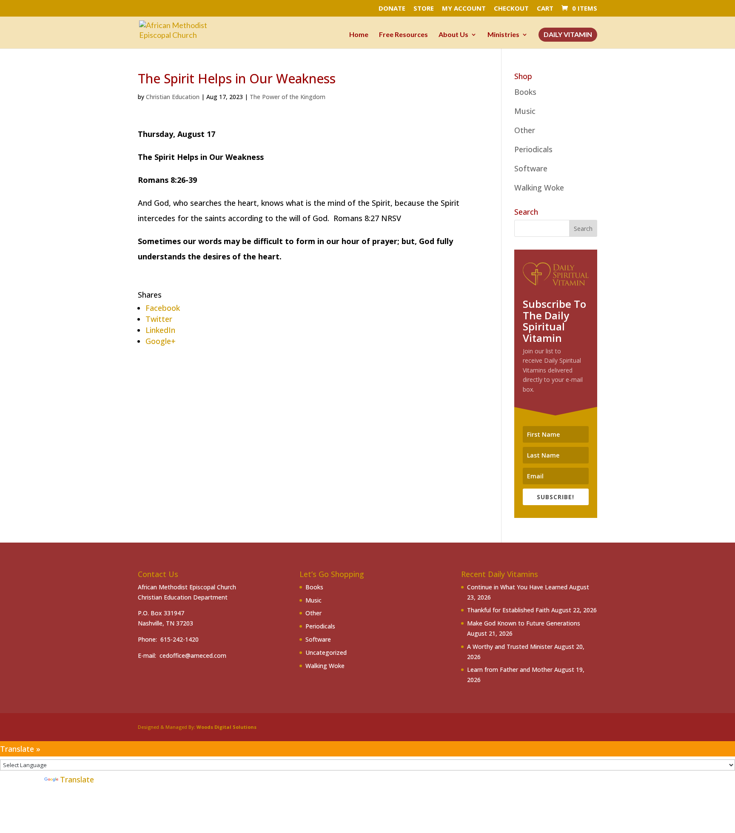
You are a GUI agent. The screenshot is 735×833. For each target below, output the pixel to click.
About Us (453, 34)
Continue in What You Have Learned (517, 587)
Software (530, 168)
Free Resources (403, 34)
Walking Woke (539, 187)
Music (525, 111)
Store (423, 8)
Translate (77, 779)
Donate (392, 8)
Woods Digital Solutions (226, 727)
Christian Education (172, 97)
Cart (545, 8)
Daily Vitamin (568, 34)
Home (358, 34)
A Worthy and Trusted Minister (510, 647)
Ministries (503, 34)
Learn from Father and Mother (510, 669)
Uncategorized (326, 652)
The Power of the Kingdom (287, 97)
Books (525, 92)
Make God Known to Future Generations (523, 623)
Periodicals (533, 149)
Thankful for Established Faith (508, 610)
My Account (464, 8)
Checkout (511, 8)
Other (524, 130)
